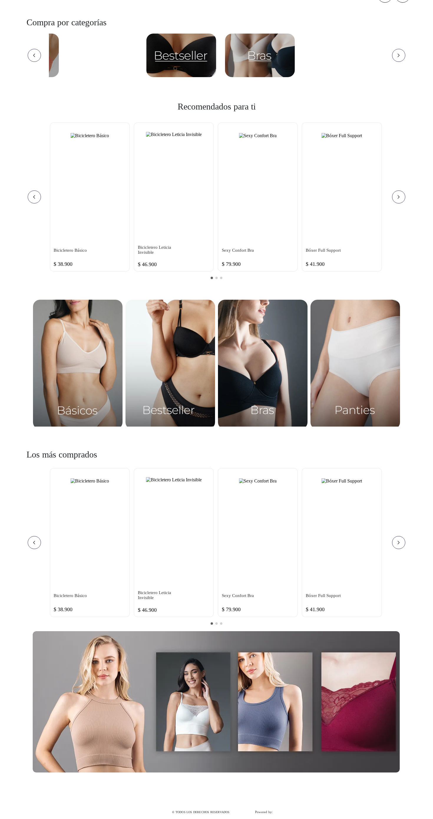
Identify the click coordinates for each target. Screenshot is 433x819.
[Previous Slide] (34, 55)
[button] (212, 278)
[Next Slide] (398, 55)
